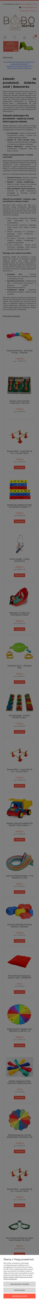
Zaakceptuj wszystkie (19, 1296)
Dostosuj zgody (19, 1290)
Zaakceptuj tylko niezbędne (19, 1284)
